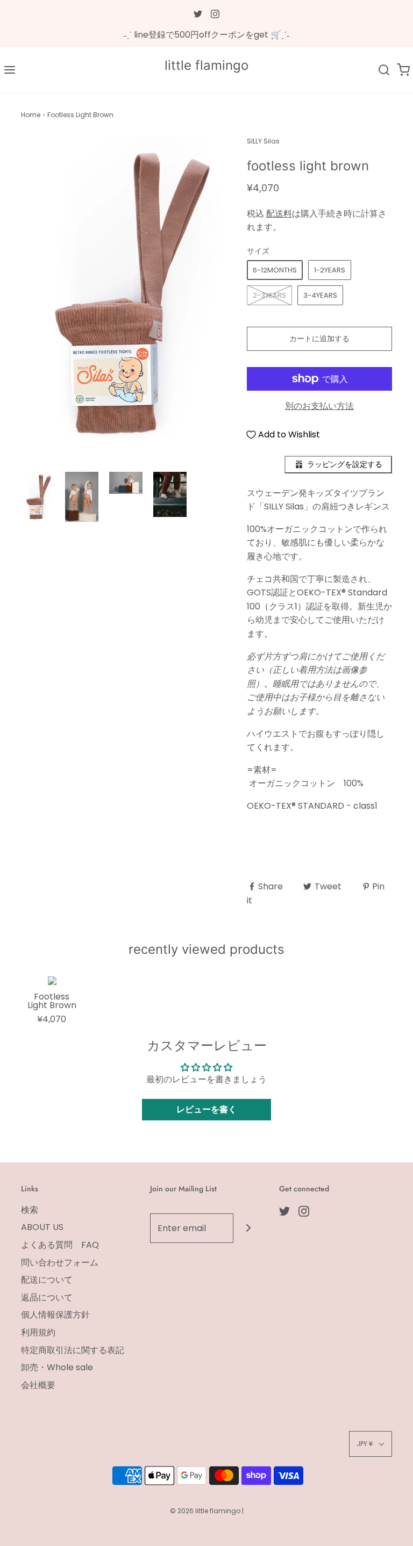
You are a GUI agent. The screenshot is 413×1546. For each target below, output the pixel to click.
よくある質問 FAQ (60, 1245)
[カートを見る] (403, 70)
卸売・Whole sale (57, 1367)
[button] (37, 497)
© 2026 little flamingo (206, 1510)
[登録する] (248, 1228)
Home (30, 114)
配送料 (279, 213)
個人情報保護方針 (55, 1314)
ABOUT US (42, 1227)
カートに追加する (319, 338)
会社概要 (38, 1385)
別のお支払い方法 (319, 406)
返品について (47, 1297)
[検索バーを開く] (384, 70)
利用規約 (38, 1332)
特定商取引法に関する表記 (72, 1350)
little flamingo (206, 65)
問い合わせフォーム (59, 1262)
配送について (47, 1280)
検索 (29, 1210)
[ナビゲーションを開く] (9, 70)
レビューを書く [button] (206, 1109)
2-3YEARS (269, 295)
